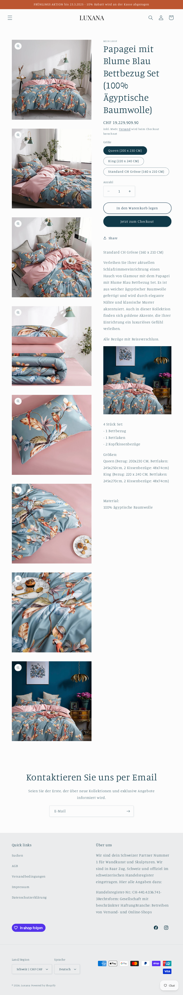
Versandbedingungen (29, 876)
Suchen (17, 855)
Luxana (25, 985)
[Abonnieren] (128, 811)
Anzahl (108, 182)
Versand (124, 129)
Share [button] (113, 238)
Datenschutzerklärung (29, 897)
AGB (15, 866)
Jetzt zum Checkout (137, 221)
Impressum (20, 887)
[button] (10, 18)
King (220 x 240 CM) (123, 161)
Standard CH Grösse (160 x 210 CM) (136, 171)
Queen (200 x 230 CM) (125, 150)
